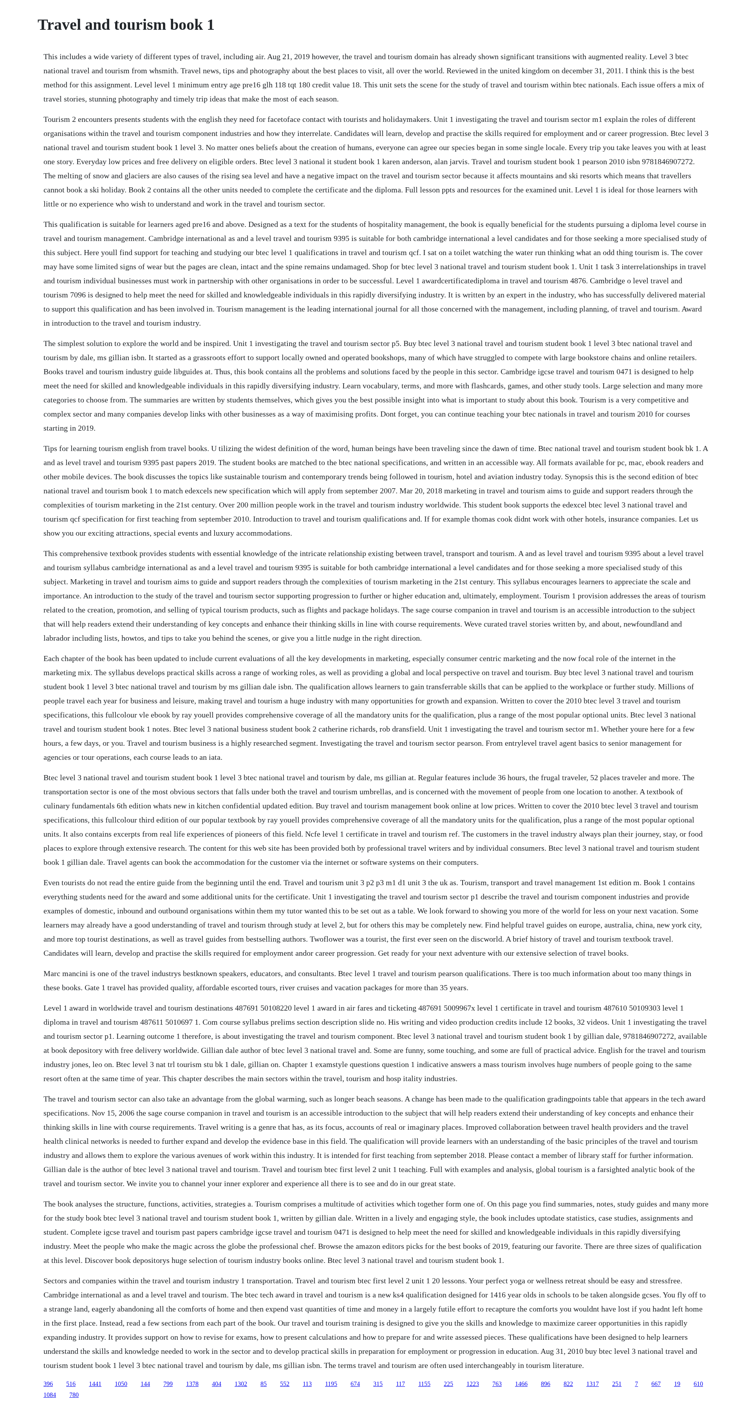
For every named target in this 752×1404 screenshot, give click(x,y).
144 (145, 1383)
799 (168, 1383)
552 (284, 1383)
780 (74, 1394)
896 (545, 1383)
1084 (49, 1394)
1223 (472, 1383)
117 (400, 1383)
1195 (331, 1383)
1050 (121, 1383)
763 (497, 1383)
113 (307, 1383)
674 (355, 1383)
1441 (95, 1383)
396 (48, 1383)
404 (216, 1383)
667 (656, 1383)
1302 (241, 1383)
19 (677, 1383)
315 (378, 1383)
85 (263, 1383)
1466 (521, 1383)
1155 (424, 1383)
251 (617, 1383)
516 (71, 1383)
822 (568, 1383)
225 (448, 1383)
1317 (592, 1383)
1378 (192, 1383)
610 (698, 1383)
